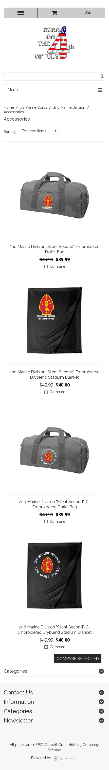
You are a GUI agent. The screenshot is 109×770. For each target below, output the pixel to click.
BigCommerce (66, 758)
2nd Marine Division (69, 107)
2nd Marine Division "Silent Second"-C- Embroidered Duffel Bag (54, 504)
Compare (57, 266)
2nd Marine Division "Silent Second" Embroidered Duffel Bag (54, 249)
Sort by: (10, 132)
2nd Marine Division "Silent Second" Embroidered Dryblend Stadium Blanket (54, 375)
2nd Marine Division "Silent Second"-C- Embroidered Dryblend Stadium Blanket (54, 630)
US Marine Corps (33, 107)
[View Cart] (54, 13)
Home (9, 107)
